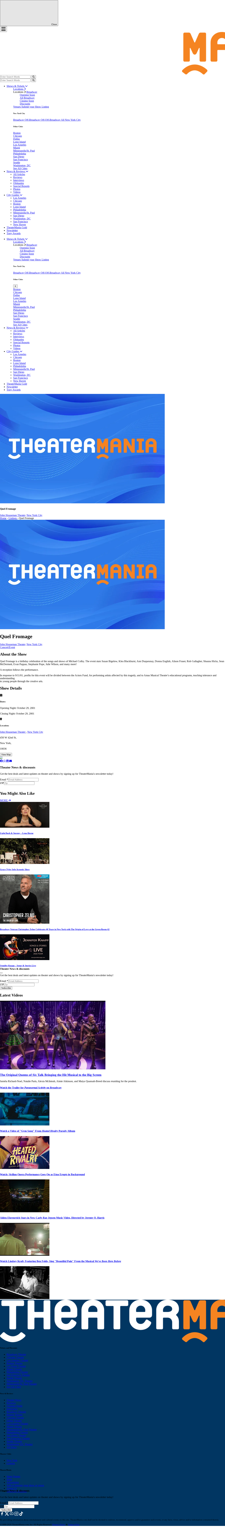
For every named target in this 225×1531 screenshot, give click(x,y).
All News (12, 1447)
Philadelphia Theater (17, 1372)
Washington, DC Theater (20, 1381)
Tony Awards (14, 233)
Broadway (31, 92)
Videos (16, 192)
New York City (34, 515)
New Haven (19, 224)
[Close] (1, 972)
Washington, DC (22, 165)
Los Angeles (19, 144)
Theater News (14, 1400)
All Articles (19, 174)
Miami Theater (14, 1369)
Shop (9, 1479)
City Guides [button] (13, 195)
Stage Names (13, 1476)
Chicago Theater (15, 1357)
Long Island (19, 141)
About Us (12, 1488)
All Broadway (27, 97)
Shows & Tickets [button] (16, 86)
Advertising (13, 1482)
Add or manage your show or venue (25, 1485)
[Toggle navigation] (3, 29)
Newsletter (12, 230)
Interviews (18, 180)
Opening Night (14, 1406)
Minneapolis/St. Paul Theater (22, 1384)
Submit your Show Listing (35, 106)
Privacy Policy (58, 1524)
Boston (17, 133)
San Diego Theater (16, 1435)
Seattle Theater (14, 1378)
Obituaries (18, 183)
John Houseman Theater (13, 732)
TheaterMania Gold (17, 227)
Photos (16, 189)
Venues (17, 106)
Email (4, 779)
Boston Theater (15, 1363)
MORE (4, 800)
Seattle (16, 162)
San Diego (18, 156)
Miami (16, 147)
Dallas (16, 138)
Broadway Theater (16, 1354)
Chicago (17, 136)
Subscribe (6, 786)
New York (12, 1460)
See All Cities (20, 168)
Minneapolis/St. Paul (24, 150)
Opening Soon (27, 95)
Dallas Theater (14, 1420)
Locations (18, 89)
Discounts (25, 103)
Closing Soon (27, 100)
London (11, 1463)
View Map (6, 754)
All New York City (71, 119)
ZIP (2, 783)
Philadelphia (19, 153)
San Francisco (20, 159)
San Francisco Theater (18, 1375)
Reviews (17, 177)
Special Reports (21, 186)
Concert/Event (7, 647)
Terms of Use (73, 1524)
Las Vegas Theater (16, 1366)
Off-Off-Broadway (51, 119)
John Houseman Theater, (13, 515)
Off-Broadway (33, 119)
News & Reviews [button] (16, 171)
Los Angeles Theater (17, 1360)
